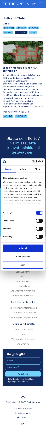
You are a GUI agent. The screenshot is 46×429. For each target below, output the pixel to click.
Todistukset (21, 32)
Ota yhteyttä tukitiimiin (23, 295)
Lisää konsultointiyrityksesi (23, 312)
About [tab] (38, 169)
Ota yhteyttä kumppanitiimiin (23, 317)
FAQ (23, 276)
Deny (23, 265)
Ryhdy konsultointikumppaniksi (23, 308)
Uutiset (33, 32)
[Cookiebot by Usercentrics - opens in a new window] (32, 162)
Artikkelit (21, 28)
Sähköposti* (13, 367)
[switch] (39, 221)
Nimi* (11, 360)
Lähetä (24, 374)
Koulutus (33, 28)
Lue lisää (39, 106)
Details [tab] (23, 169)
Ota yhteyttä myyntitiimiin (23, 290)
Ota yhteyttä (23, 344)
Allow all (23, 248)
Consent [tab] (8, 169)
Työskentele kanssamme (23, 339)
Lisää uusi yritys (23, 271)
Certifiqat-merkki (23, 281)
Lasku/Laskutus (23, 286)
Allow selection (23, 256)
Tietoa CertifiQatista (23, 329)
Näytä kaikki (9, 28)
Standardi (8, 32)
